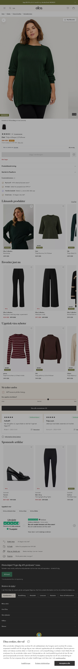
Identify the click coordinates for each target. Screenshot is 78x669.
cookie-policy (61, 658)
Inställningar (25, 663)
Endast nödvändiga (42, 663)
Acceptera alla (64, 663)
